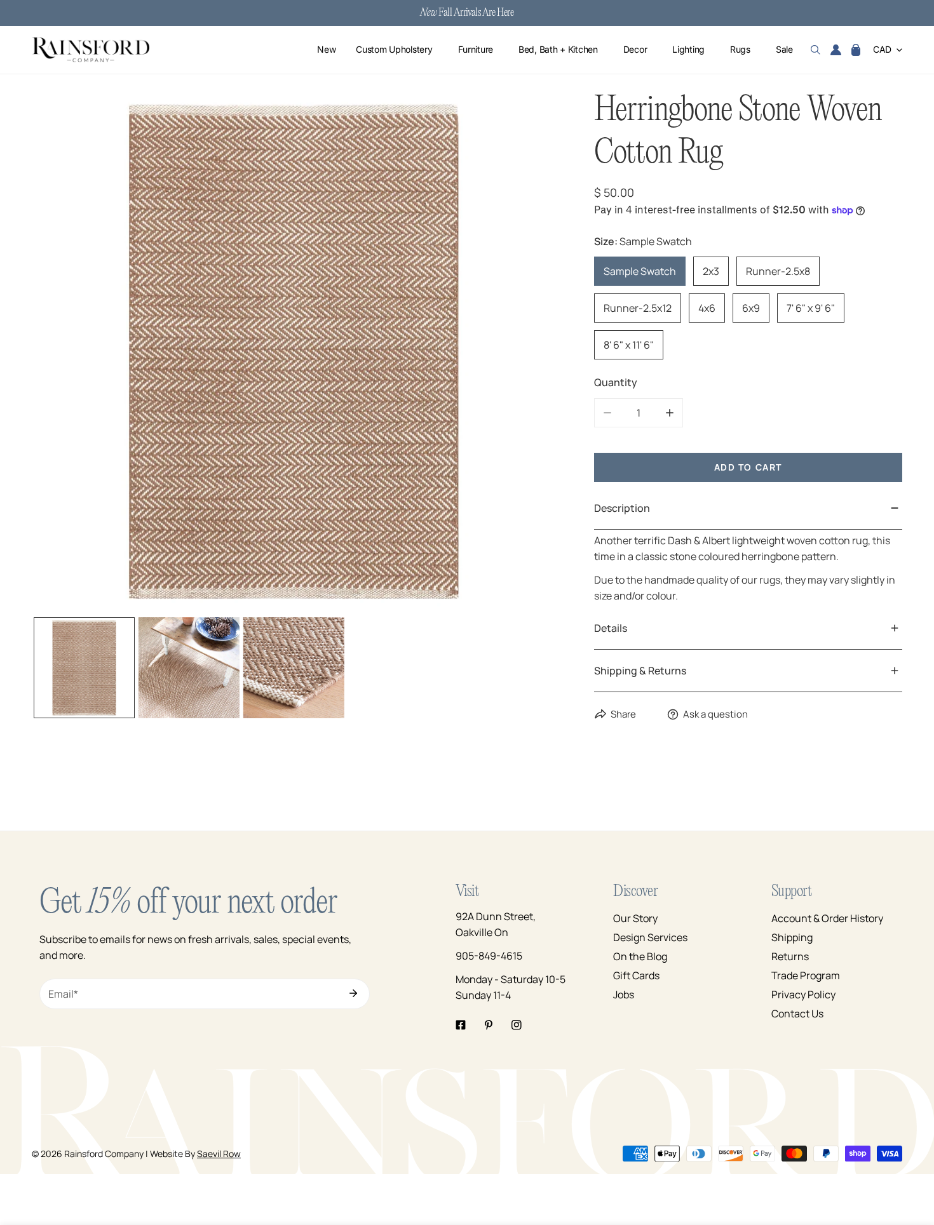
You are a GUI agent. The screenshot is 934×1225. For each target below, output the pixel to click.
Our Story (635, 918)
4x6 (706, 308)
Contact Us (797, 1014)
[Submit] (353, 993)
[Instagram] (517, 1024)
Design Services (650, 937)
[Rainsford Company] (90, 49)
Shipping (792, 937)
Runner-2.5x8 (778, 271)
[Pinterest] (489, 1024)
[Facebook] (461, 1024)
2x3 (711, 271)
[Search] (815, 50)
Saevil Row (219, 1154)
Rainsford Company (104, 1154)
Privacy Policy (803, 994)
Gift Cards (636, 975)
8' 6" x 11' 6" (629, 345)
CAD (882, 49)
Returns (790, 956)
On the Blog (640, 956)
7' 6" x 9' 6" (811, 308)
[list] (294, 351)
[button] (855, 50)
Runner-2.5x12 (638, 308)
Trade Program (805, 975)
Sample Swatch (640, 271)
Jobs (623, 994)
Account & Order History (827, 918)
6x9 (751, 308)
